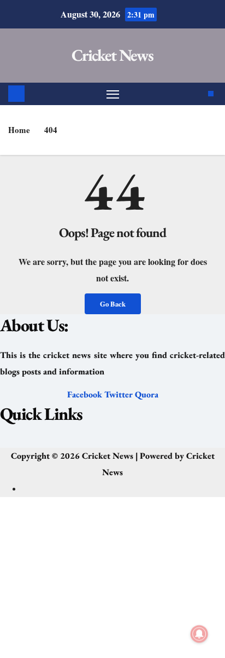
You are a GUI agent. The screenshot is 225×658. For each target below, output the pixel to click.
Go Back (113, 304)
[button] (112, 442)
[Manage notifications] (199, 634)
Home (19, 130)
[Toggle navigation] (113, 94)
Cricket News (112, 55)
